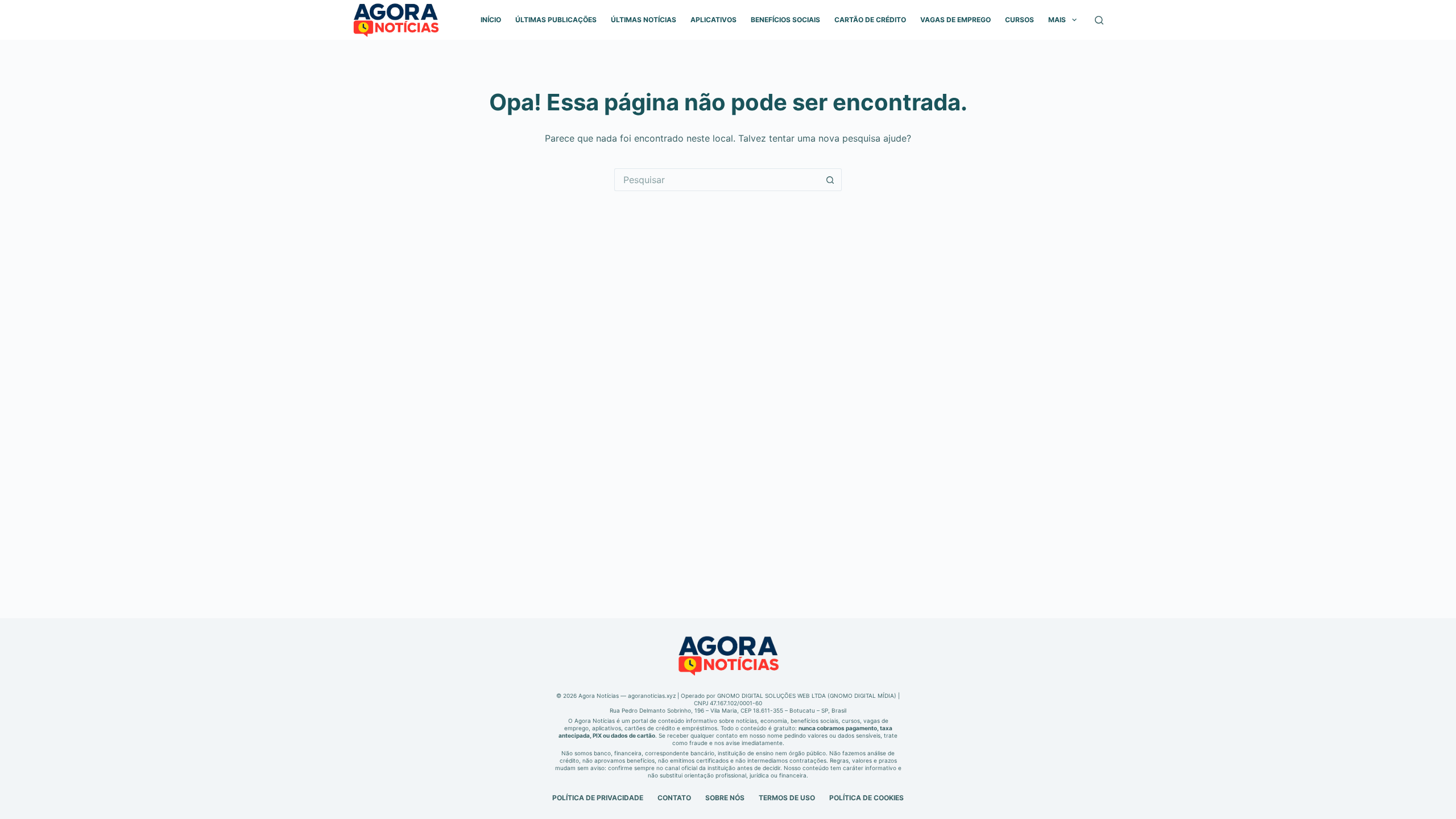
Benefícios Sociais (785, 19)
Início (491, 19)
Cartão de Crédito (870, 19)
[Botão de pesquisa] (830, 179)
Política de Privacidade (597, 797)
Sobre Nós (724, 797)
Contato (674, 797)
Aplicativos (713, 19)
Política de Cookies (866, 797)
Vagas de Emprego (955, 19)
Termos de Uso (787, 797)
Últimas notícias (643, 19)
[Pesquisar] (1099, 20)
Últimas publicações (556, 19)
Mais (1057, 19)
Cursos (1019, 19)
